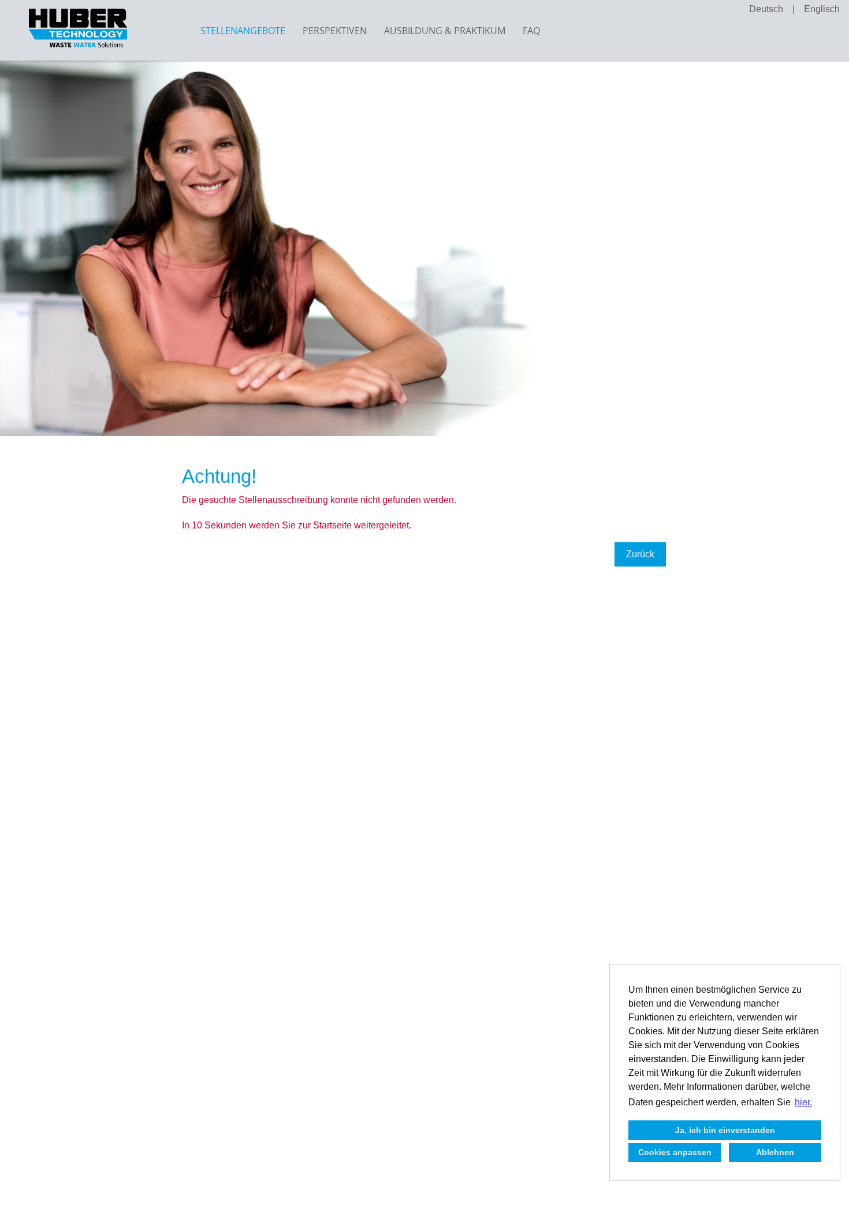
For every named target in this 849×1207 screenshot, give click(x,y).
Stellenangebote (242, 30)
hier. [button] (803, 1102)
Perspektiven (335, 30)
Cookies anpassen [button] (675, 1152)
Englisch (822, 9)
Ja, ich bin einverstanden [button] (725, 1130)
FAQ (531, 30)
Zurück (640, 554)
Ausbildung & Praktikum (444, 30)
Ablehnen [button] (775, 1152)
